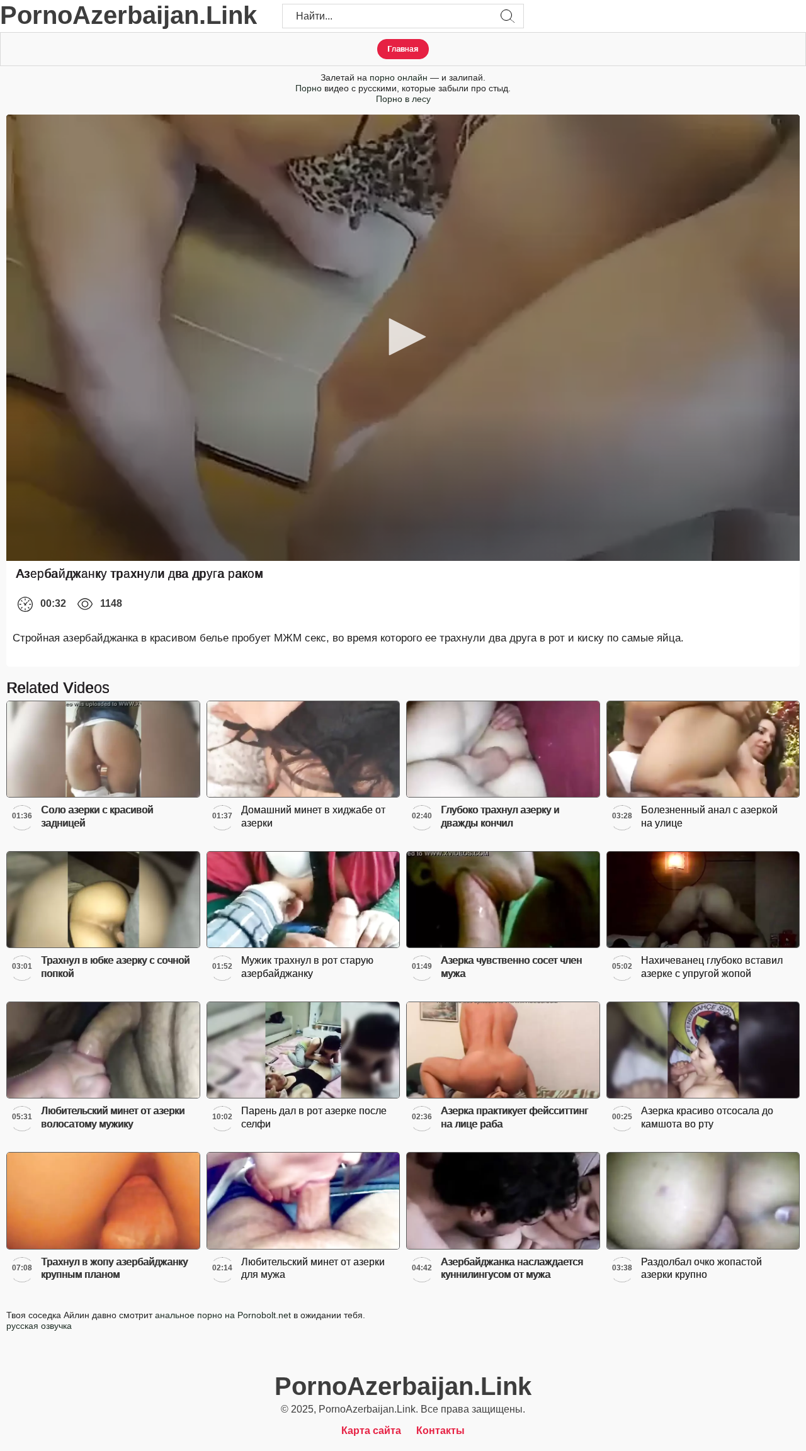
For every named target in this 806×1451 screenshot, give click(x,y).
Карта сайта (371, 1430)
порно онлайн (399, 77)
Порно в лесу (403, 99)
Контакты (440, 1430)
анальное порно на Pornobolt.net (223, 1315)
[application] (403, 338)
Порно (308, 88)
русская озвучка (39, 1326)
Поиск (507, 16)
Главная (402, 49)
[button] (403, 336)
